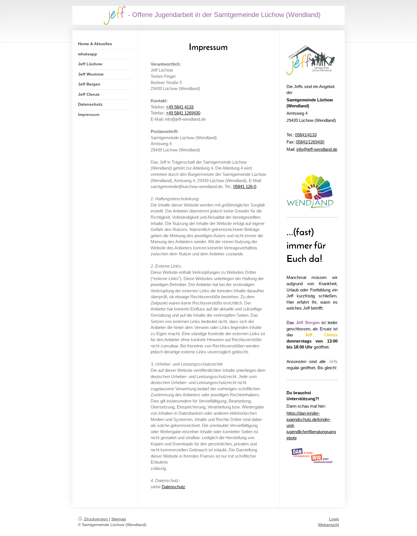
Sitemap (118, 519)
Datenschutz (173, 486)
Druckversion (96, 519)
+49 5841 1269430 (183, 112)
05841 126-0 (244, 186)
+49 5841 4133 (179, 107)
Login (334, 519)
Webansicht (328, 524)
